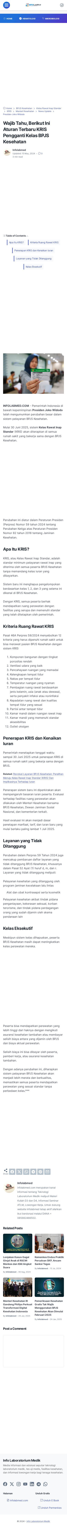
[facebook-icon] (5, 1484)
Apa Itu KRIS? (16, 242)
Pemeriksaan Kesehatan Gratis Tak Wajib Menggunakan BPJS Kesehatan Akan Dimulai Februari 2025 (49, 1307)
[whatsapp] (26, 1172)
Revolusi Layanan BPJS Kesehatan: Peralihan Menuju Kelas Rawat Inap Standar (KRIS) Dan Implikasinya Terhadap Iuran (33, 777)
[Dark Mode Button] (62, 5)
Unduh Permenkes (51, 1507)
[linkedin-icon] (32, 1484)
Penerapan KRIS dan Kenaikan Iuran (33, 250)
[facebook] (12, 1172)
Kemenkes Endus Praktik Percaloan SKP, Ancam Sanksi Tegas (49, 1260)
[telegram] (33, 1172)
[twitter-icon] (12, 1484)
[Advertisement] (33, 66)
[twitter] (19, 1172)
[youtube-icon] (25, 1484)
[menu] (6, 5)
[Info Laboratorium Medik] (33, 5)
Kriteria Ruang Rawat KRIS (44, 242)
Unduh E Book (51, 1500)
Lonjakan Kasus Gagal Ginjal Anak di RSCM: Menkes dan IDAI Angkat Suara (17, 1262)
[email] (47, 1172)
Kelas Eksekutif (34, 266)
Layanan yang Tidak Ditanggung (33, 258)
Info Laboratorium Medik (38, 1521)
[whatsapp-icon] (45, 1484)
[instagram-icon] (18, 1484)
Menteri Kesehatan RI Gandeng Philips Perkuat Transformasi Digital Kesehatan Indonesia (17, 1306)
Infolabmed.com (18, 1500)
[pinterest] (40, 1172)
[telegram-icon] (39, 1484)
